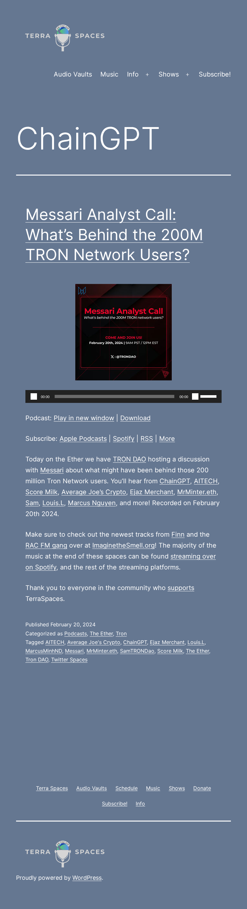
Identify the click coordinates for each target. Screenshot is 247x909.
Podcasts (75, 633)
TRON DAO (129, 459)
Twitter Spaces (69, 659)
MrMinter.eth (196, 492)
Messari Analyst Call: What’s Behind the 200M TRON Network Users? (114, 234)
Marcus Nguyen (92, 503)
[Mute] (195, 396)
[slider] (209, 396)
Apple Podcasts (83, 438)
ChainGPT (175, 481)
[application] (123, 396)
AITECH (206, 481)
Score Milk (41, 492)
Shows (169, 74)
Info (133, 74)
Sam (32, 503)
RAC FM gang (46, 545)
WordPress (87, 877)
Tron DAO (36, 659)
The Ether (101, 633)
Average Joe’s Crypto (93, 492)
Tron (121, 633)
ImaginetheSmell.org (123, 545)
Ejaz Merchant (151, 492)
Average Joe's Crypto (93, 642)
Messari (52, 470)
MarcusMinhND (43, 651)
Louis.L (53, 503)
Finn (178, 534)
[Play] (34, 396)
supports (181, 588)
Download (135, 418)
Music (109, 74)
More (167, 438)
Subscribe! (215, 74)
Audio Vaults (73, 74)
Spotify (123, 438)
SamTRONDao (137, 651)
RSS (147, 438)
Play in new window (84, 418)
